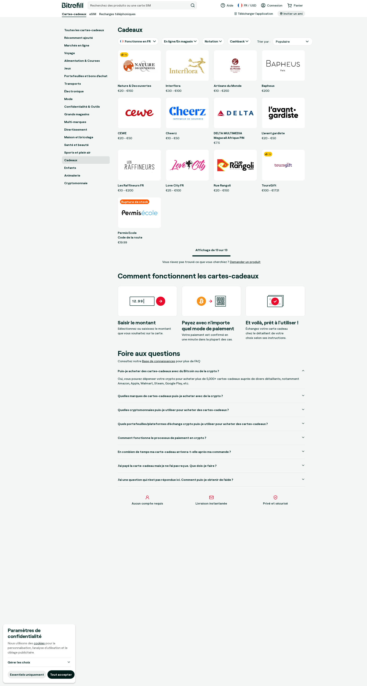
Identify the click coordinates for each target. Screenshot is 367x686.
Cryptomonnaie (76, 183)
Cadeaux (70, 160)
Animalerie (72, 175)
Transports (72, 83)
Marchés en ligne (76, 45)
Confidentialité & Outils (82, 106)
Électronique (74, 91)
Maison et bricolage (78, 137)
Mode (68, 99)
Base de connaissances (158, 361)
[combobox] (138, 5)
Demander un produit (245, 262)
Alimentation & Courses (82, 61)
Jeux (67, 68)
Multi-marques (75, 122)
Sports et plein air (77, 152)
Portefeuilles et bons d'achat (85, 76)
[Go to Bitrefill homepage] (72, 5)
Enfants (70, 168)
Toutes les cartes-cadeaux (84, 30)
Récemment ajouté (78, 38)
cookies (39, 643)
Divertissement (75, 129)
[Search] (192, 5)
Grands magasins (76, 114)
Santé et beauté (76, 145)
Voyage (69, 53)
